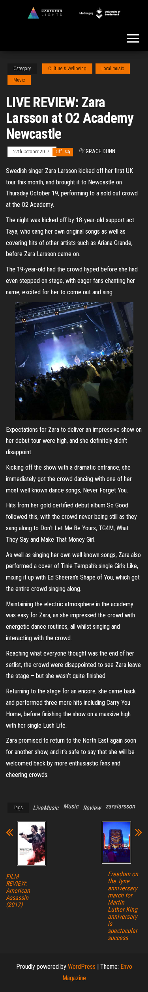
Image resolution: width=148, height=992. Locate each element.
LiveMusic (45, 808)
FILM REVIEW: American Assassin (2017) (18, 890)
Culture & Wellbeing (67, 68)
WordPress (82, 966)
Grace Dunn (100, 151)
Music (19, 80)
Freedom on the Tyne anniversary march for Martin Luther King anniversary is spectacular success (123, 906)
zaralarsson (120, 806)
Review (92, 808)
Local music (112, 68)
